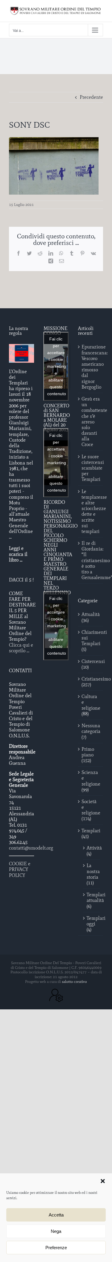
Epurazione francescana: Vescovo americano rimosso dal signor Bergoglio (91, 367)
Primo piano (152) (88, 754)
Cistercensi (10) (91, 664)
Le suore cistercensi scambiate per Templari (91, 468)
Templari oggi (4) (92, 923)
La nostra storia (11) (92, 874)
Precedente (91, 97)
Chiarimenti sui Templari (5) (91, 640)
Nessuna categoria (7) (91, 731)
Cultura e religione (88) (91, 705)
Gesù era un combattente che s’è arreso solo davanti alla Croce (91, 422)
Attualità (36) (91, 617)
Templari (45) (91, 833)
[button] (103, 1181)
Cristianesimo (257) (91, 681)
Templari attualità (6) (92, 900)
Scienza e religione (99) (91, 781)
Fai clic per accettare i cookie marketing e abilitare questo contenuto (56, 366)
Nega (56, 1231)
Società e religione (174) (91, 810)
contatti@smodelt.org (31, 848)
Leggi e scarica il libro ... (18, 553)
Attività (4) (92, 850)
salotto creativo (74, 981)
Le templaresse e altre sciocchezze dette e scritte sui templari (91, 511)
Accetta (56, 1214)
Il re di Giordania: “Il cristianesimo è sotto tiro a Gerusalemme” (91, 560)
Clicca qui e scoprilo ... (21, 647)
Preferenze (56, 1247)
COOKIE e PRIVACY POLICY (19, 869)
